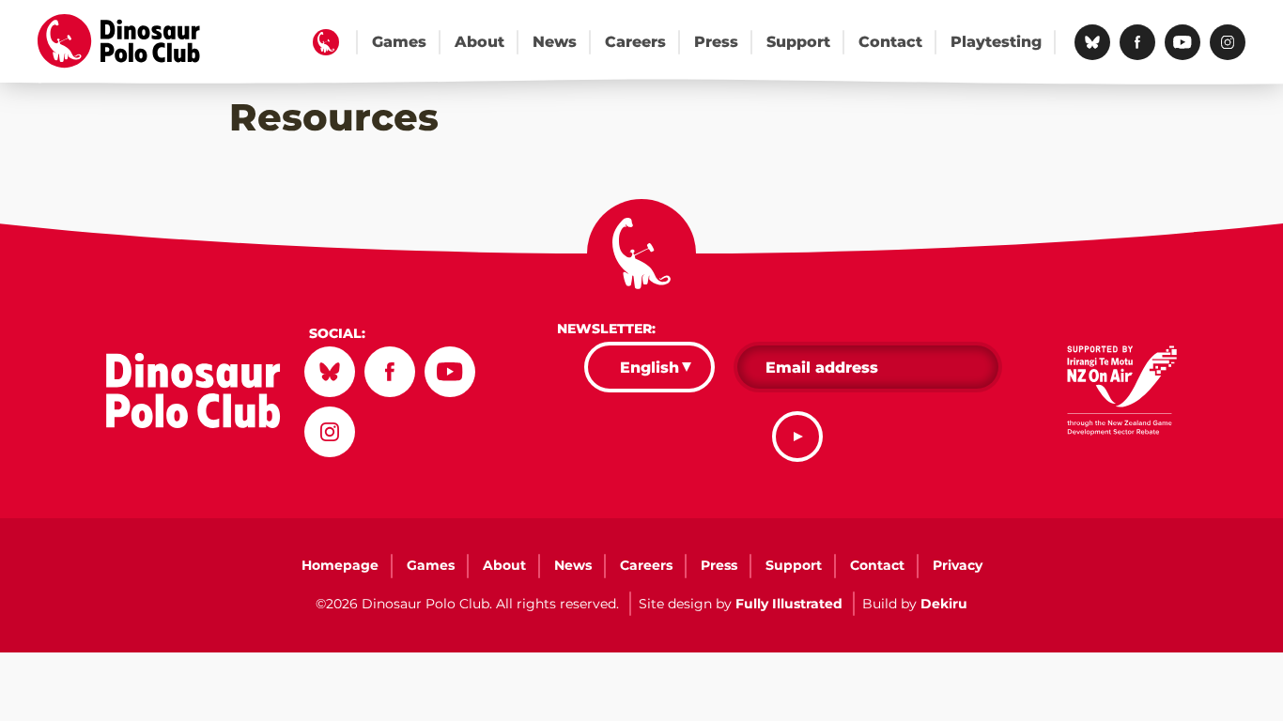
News (555, 42)
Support (798, 42)
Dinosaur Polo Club (132, 41)
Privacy (957, 565)
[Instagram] (1227, 42)
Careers (635, 42)
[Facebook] (1137, 42)
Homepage (326, 42)
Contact (890, 42)
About (479, 42)
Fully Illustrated (788, 603)
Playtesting (996, 42)
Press (716, 42)
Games (399, 42)
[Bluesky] (1092, 42)
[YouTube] (1182, 42)
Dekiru (943, 603)
